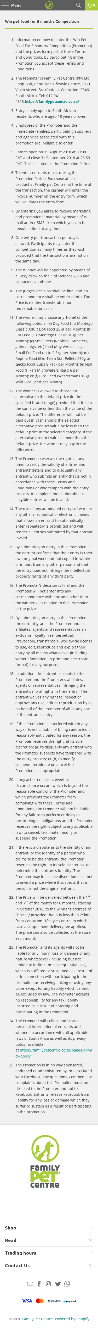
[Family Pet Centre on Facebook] (39, 1284)
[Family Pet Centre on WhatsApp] (67, 1284)
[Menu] (2, 5)
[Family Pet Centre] (49, 5)
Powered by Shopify (72, 1318)
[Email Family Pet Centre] (30, 1284)
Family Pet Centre (37, 1318)
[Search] (79, 5)
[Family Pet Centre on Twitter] (58, 1284)
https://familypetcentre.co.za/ (52, 101)
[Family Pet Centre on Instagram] (49, 1284)
